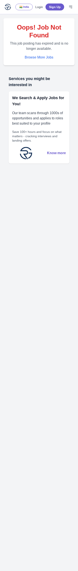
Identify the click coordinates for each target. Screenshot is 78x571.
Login (39, 7)
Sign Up (55, 7)
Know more (56, 153)
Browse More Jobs (39, 57)
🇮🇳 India (24, 6)
